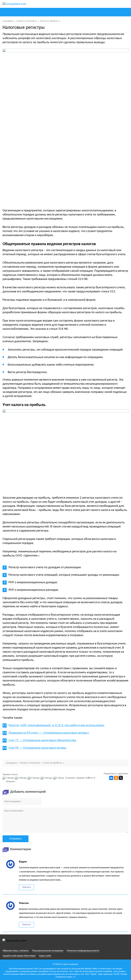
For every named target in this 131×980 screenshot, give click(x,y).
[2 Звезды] (21, 778)
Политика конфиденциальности (83, 950)
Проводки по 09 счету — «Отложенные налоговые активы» (49, 733)
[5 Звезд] (59, 778)
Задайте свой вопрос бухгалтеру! (19, 956)
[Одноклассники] (116, 778)
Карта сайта (45, 956)
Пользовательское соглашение (47, 950)
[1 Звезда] (9, 778)
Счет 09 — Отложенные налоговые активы (37, 748)
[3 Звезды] (34, 778)
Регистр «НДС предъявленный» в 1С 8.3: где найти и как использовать (56, 725)
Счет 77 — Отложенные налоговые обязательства (42, 740)
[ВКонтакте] (111, 778)
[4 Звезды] (47, 778)
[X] (121, 778)
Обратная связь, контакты (16, 950)
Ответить (26, 887)
